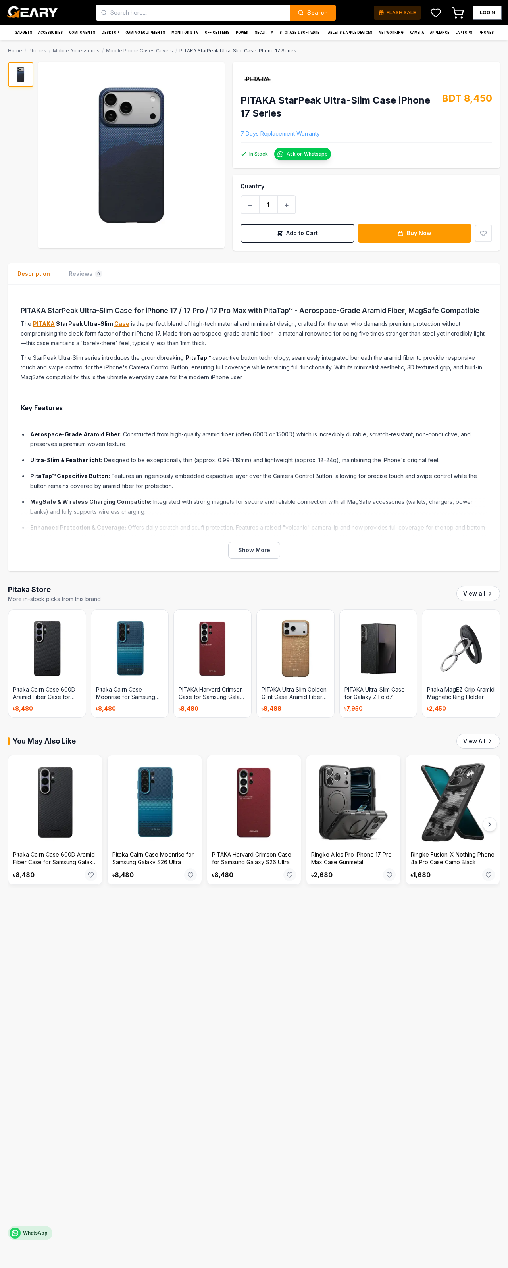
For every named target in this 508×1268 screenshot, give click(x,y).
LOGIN (487, 12)
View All (474, 741)
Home (15, 51)
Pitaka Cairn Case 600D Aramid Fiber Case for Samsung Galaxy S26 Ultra (54, 862)
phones (37, 51)
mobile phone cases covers (139, 51)
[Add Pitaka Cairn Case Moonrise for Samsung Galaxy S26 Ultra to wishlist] (190, 874)
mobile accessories (76, 51)
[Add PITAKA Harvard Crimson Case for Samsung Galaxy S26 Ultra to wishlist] (289, 874)
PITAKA (44, 323)
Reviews (84, 273)
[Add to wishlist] (483, 233)
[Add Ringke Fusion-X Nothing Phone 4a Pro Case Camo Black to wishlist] (488, 874)
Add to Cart (302, 233)
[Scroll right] (490, 824)
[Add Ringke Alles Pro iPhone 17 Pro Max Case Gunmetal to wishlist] (389, 874)
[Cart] (458, 13)
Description (33, 273)
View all (474, 593)
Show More (254, 550)
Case (121, 323)
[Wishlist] (436, 13)
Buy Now (419, 233)
